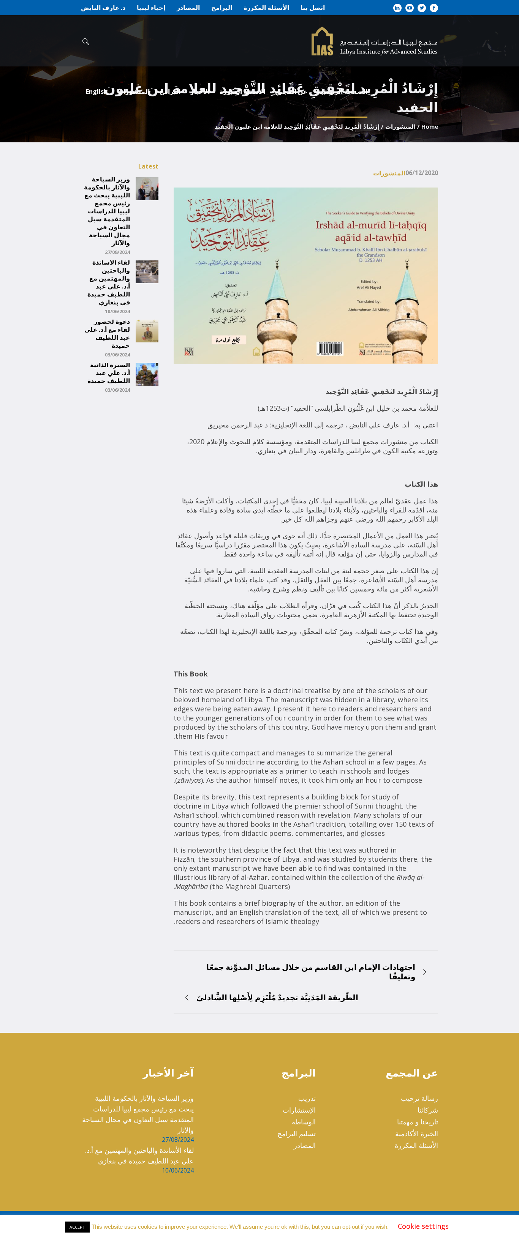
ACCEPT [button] (77, 1227)
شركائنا (428, 1109)
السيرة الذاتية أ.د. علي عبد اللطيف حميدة (108, 373)
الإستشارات (299, 1109)
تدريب (307, 1098)
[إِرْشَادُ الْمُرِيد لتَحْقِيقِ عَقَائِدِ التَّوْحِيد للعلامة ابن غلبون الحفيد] (306, 275)
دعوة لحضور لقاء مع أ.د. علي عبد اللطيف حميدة (107, 334)
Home (429, 126)
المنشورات (400, 126)
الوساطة (304, 1121)
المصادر (305, 1145)
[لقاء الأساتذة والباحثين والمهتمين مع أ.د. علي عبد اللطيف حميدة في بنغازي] (147, 271)
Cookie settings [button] (423, 1226)
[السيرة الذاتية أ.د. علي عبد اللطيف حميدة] (147, 373)
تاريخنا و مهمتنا (417, 1121)
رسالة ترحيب (419, 1098)
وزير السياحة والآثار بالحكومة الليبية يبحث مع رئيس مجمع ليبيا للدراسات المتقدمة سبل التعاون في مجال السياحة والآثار (107, 211)
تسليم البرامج (296, 1133)
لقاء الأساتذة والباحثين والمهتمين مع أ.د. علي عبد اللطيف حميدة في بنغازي (108, 282)
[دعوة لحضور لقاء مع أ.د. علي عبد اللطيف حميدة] (147, 330)
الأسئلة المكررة (416, 1145)
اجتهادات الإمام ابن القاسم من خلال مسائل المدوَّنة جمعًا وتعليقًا (310, 972)
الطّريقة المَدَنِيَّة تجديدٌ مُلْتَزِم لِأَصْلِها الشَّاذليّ (277, 997)
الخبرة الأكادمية (416, 1133)
